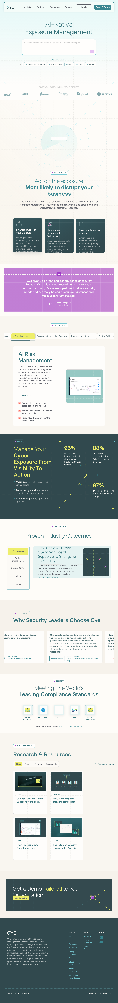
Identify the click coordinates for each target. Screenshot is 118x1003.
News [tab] (27, 779)
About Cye (27, 7)
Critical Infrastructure (18, 574)
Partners (41, 7)
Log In (84, 7)
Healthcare (18, 591)
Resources (55, 7)
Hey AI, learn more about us (74, 991)
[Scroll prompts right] (97, 64)
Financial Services (18, 582)
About (71, 951)
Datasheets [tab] (51, 779)
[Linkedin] (105, 952)
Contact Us (73, 986)
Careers (68, 7)
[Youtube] (105, 957)
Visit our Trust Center (69, 741)
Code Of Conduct (87, 962)
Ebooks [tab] (38, 779)
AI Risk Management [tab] (22, 336)
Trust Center (73, 963)
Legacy (71, 983)
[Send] (92, 51)
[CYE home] (10, 7)
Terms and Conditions (88, 956)
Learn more (26, 408)
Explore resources (105, 779)
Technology (18, 566)
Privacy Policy (89, 951)
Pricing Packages (72, 968)
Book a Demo (103, 7)
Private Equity (71, 978)
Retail (18, 599)
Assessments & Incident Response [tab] (49, 336)
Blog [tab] (18, 779)
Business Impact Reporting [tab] (83, 336)
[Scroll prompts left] (20, 64)
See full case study (47, 592)
